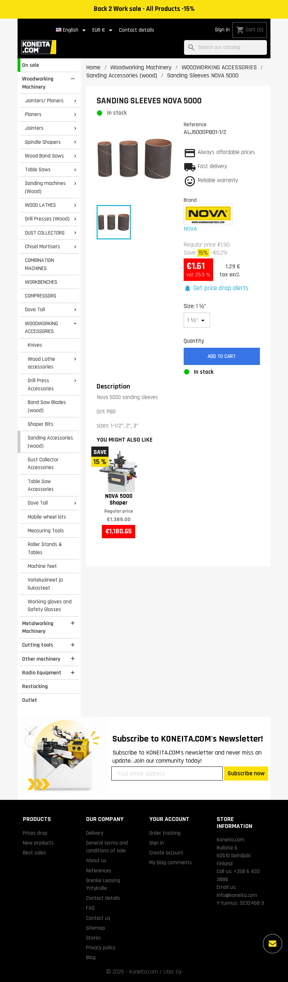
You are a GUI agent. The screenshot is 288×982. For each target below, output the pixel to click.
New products (38, 842)
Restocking (35, 686)
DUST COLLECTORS (45, 232)
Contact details (136, 30)
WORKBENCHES (41, 281)
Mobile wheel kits (47, 516)
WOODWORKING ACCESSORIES (41, 327)
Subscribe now (246, 773)
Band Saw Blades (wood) (47, 406)
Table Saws (38, 169)
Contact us (98, 918)
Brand (190, 200)
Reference (195, 124)
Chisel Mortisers (42, 246)
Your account (169, 819)
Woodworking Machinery (37, 82)
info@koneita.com (237, 895)
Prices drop (35, 832)
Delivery (94, 832)
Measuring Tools (46, 530)
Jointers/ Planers (44, 100)
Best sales (34, 852)
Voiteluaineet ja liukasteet (45, 583)
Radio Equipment (41, 672)
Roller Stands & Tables (45, 548)
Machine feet (42, 566)
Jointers (34, 127)
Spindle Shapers (43, 142)
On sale (30, 65)
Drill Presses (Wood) (47, 218)
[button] (216, 288)
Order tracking (165, 832)
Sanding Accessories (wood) (50, 441)
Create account (166, 852)
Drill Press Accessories (41, 384)
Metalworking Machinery (37, 627)
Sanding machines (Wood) (45, 187)
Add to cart (222, 356)
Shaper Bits (40, 424)
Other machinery (41, 658)
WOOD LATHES (40, 204)
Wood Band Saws (44, 155)
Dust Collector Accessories (43, 463)
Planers (33, 114)
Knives (35, 344)
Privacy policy (100, 947)
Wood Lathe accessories (41, 363)
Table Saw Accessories (41, 485)
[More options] (272, 944)
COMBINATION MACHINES (39, 264)
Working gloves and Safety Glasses (50, 605)
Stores (93, 937)
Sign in (222, 29)
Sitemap (95, 927)
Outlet (29, 700)
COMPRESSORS (40, 295)
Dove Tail (35, 309)
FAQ (90, 907)
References (98, 870)
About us (96, 860)
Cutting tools (37, 644)
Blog (91, 957)
